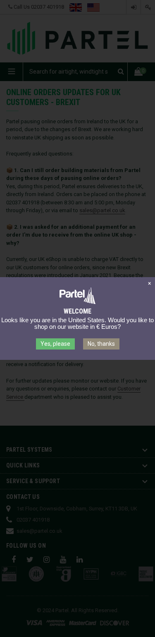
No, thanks (101, 343)
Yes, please (55, 343)
